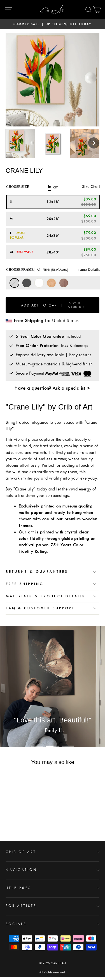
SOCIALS (16, 924)
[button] (93, 143)
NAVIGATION (21, 870)
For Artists (21, 906)
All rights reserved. (52, 972)
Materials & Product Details (45, 596)
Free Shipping (25, 584)
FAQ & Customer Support (40, 608)
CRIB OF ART (21, 852)
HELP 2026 (18, 888)
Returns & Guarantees (37, 572)
